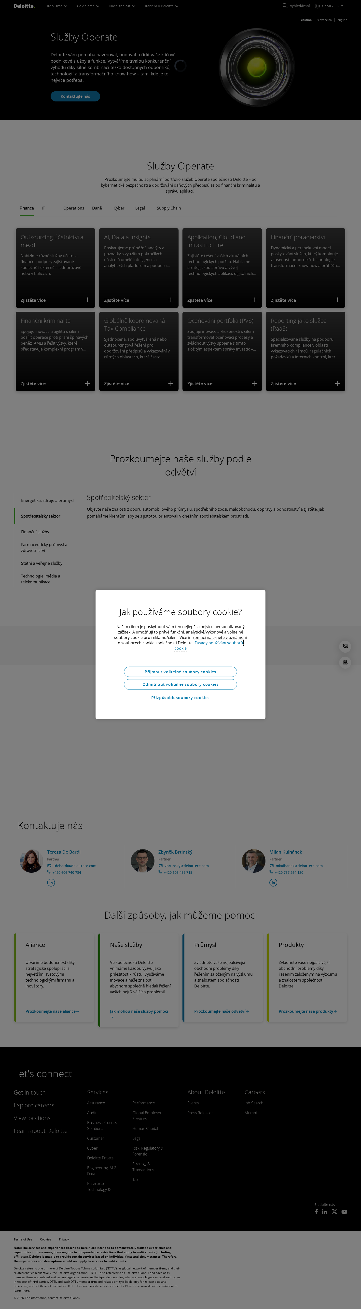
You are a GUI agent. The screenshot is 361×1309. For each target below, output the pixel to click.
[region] (180, 654)
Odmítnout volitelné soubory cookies (180, 684)
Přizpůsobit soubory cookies (180, 697)
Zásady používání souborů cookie (209, 645)
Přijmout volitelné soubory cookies (180, 671)
